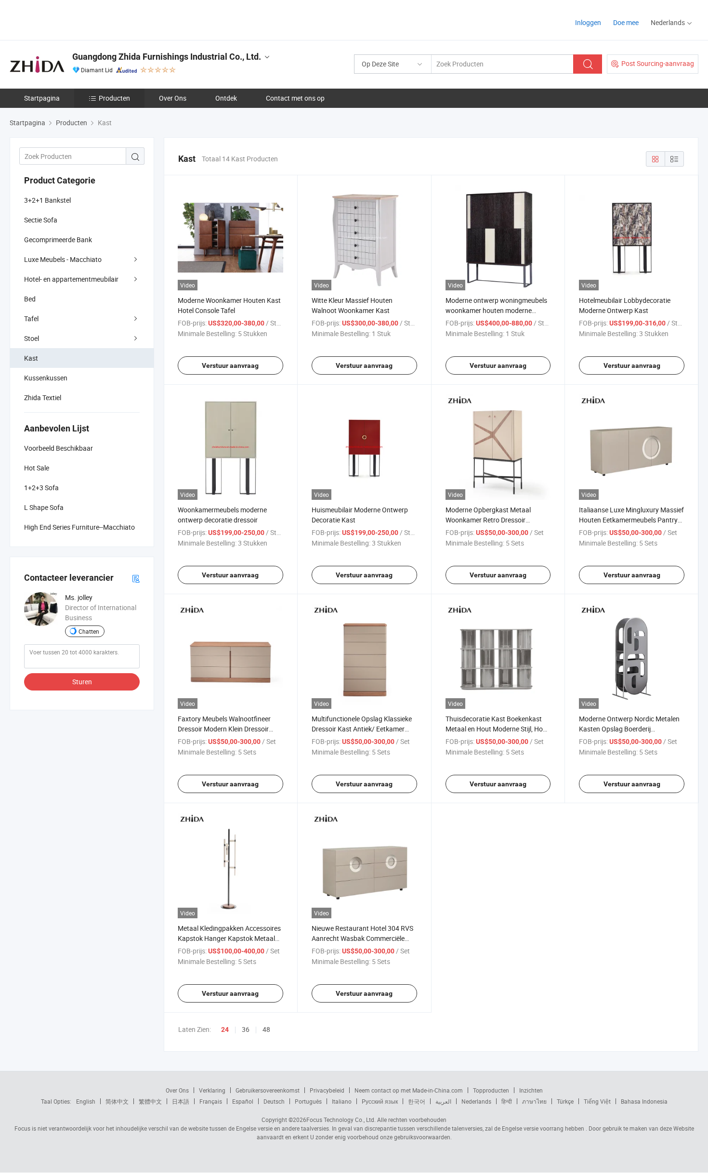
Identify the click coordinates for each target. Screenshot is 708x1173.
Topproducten (491, 1090)
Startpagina (42, 98)
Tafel (31, 318)
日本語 (180, 1101)
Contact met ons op (295, 98)
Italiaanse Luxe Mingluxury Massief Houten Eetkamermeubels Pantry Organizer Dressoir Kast (631, 519)
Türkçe (565, 1101)
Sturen (82, 681)
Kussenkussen (45, 377)
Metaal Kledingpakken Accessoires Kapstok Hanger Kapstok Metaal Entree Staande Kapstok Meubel (229, 938)
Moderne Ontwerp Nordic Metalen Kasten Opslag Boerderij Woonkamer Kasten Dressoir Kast (629, 728)
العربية (443, 1101)
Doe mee (626, 22)
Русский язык (380, 1101)
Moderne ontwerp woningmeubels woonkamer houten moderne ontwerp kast (496, 310)
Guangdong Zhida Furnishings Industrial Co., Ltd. (166, 57)
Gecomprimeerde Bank (58, 239)
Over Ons (172, 98)
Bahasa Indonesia (644, 1101)
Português (308, 1101)
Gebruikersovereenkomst (268, 1090)
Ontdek (226, 98)
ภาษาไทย (534, 1101)
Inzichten (531, 1090)
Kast (31, 358)
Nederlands (476, 1101)
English (85, 1101)
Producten (114, 98)
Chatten (89, 631)
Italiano (342, 1101)
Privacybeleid (327, 1090)
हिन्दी (506, 1101)
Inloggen (588, 22)
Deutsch (274, 1101)
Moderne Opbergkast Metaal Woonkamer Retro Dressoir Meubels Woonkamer (488, 519)
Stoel (31, 338)
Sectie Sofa (40, 219)
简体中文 (117, 1101)
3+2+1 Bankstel (47, 200)
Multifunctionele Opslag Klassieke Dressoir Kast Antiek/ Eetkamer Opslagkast (362, 728)
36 (245, 1029)
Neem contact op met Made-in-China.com (408, 1090)
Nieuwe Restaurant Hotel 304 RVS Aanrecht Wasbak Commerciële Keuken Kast (362, 938)
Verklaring (212, 1090)
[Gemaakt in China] (71, 19)
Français (210, 1101)
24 (225, 1029)
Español (242, 1101)
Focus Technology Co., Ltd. (341, 1119)
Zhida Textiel (42, 397)
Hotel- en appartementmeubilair (71, 279)
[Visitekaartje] (136, 578)
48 (266, 1029)
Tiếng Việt (597, 1101)
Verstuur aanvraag (230, 365)
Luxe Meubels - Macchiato (63, 259)
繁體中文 (150, 1101)
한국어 (416, 1101)
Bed (30, 298)
